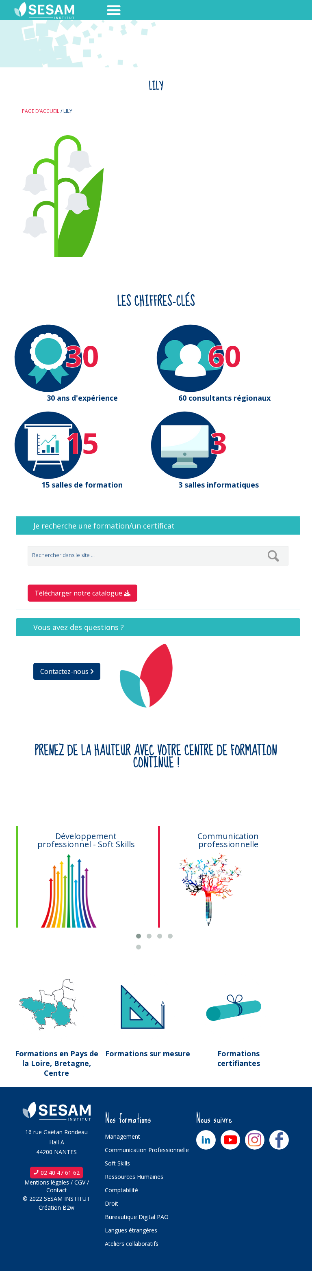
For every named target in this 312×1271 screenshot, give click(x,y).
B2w (68, 1207)
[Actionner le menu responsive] (99, 10)
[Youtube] (230, 1140)
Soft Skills (117, 1163)
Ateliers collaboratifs (131, 1243)
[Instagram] (255, 1140)
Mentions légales (46, 1182)
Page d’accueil (40, 111)
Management (122, 1136)
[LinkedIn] (206, 1140)
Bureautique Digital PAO (137, 1217)
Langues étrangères (131, 1230)
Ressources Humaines (134, 1176)
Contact (56, 1190)
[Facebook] (279, 1140)
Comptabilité (121, 1190)
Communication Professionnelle (147, 1150)
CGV (79, 1182)
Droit (111, 1203)
